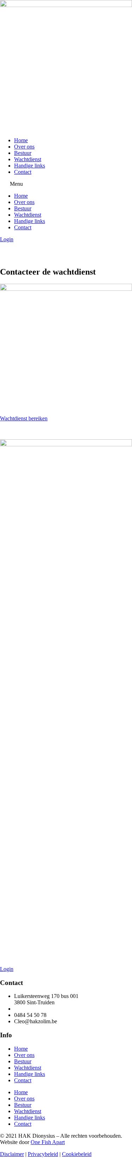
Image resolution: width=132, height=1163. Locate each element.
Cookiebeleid (77, 1154)
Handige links (29, 166)
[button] (66, 184)
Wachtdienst (27, 159)
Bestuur (22, 153)
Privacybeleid (43, 1154)
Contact (22, 172)
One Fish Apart (48, 1142)
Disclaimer (12, 1154)
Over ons (24, 147)
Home (21, 140)
